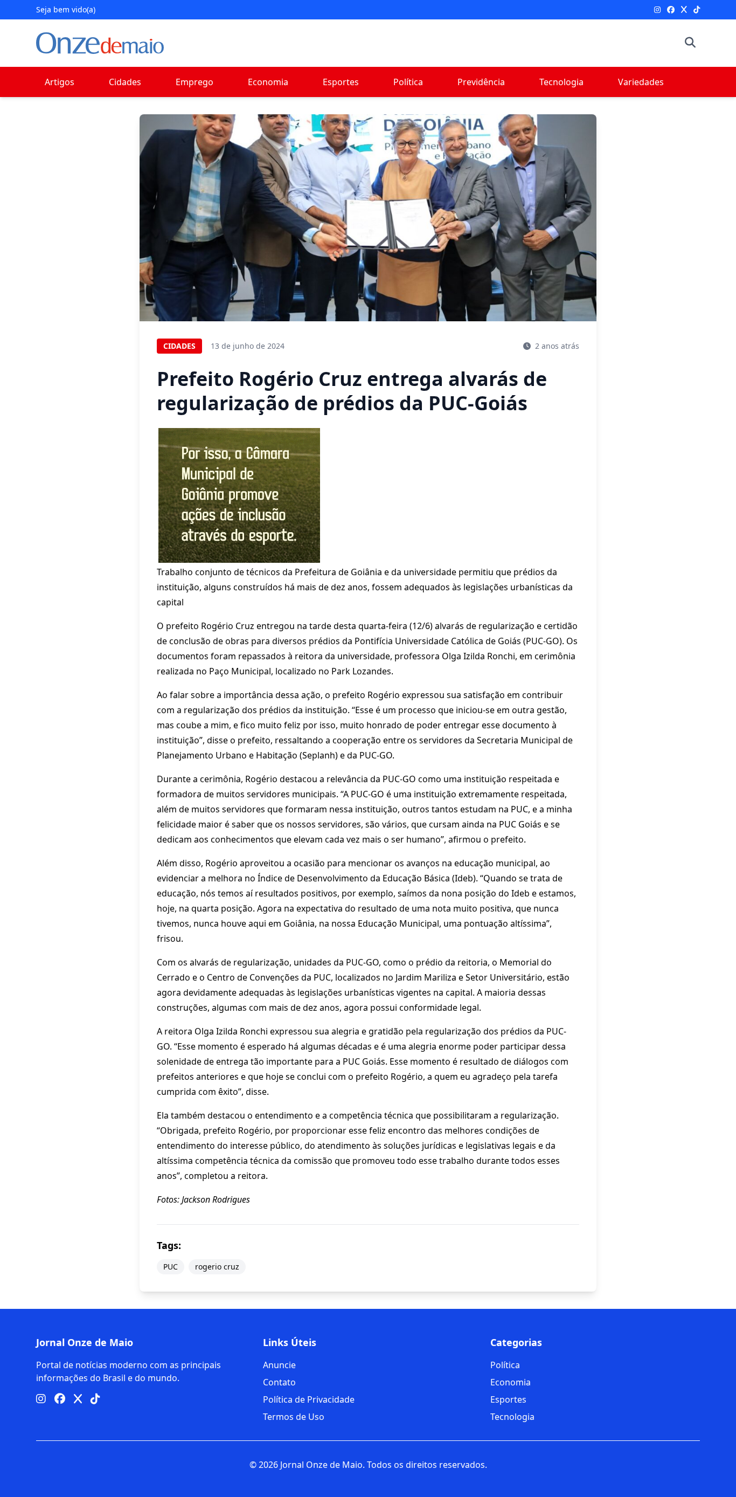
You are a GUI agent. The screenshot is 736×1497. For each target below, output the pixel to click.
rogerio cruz (217, 1266)
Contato (279, 1382)
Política (408, 82)
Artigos (59, 82)
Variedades (641, 82)
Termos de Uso (293, 1417)
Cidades (125, 82)
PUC (170, 1266)
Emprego (194, 82)
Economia (268, 82)
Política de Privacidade (309, 1399)
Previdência (481, 82)
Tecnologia (561, 82)
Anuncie (279, 1365)
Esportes (341, 82)
